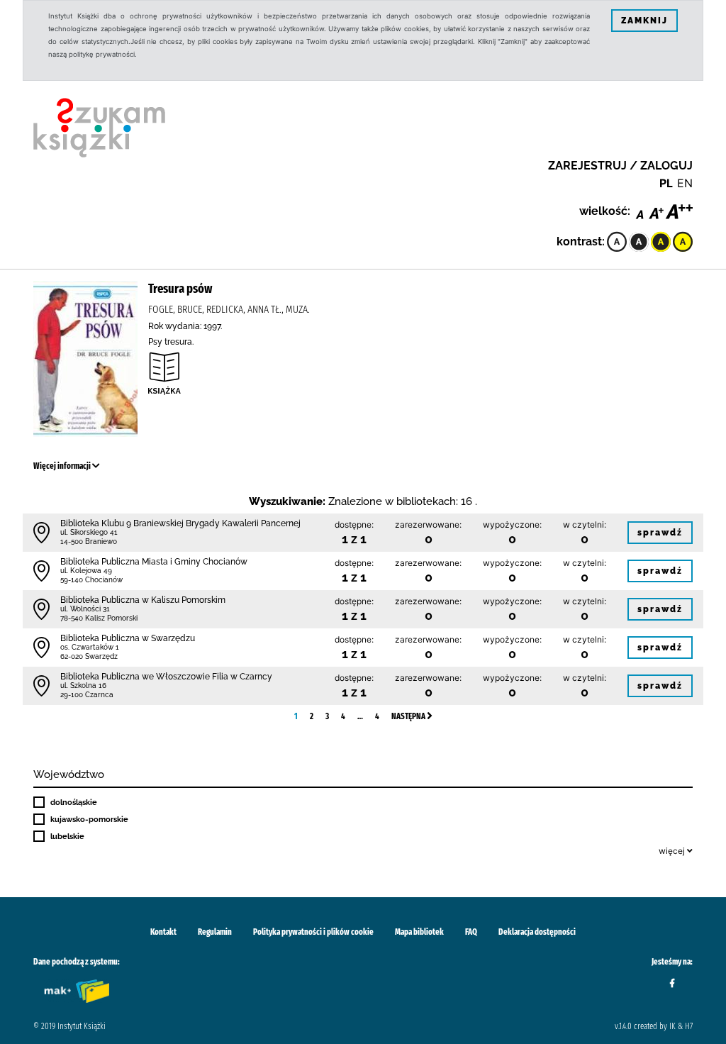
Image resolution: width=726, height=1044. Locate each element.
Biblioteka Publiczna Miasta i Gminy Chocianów (153, 562)
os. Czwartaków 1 (89, 647)
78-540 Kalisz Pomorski (99, 618)
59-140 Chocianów (91, 580)
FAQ (471, 932)
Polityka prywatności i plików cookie (313, 932)
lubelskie (67, 836)
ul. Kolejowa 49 (86, 570)
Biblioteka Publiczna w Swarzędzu (127, 638)
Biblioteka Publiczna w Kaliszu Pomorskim (142, 600)
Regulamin (215, 932)
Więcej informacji (62, 466)
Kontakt (163, 932)
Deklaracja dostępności (537, 932)
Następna (409, 716)
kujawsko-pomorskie (89, 819)
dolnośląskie (73, 802)
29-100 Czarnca (86, 695)
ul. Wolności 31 (85, 609)
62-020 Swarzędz (89, 656)
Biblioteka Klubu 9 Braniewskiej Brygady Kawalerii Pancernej (180, 523)
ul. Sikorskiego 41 (89, 532)
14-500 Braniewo (88, 541)
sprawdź (660, 533)
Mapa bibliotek (419, 932)
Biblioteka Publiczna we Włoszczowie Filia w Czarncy (166, 677)
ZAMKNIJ (644, 21)
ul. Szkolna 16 (83, 685)
